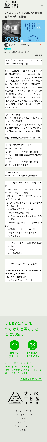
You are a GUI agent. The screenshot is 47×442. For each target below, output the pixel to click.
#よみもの (7, 52)
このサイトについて (31, 379)
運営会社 (23, 430)
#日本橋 (20, 52)
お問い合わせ (23, 422)
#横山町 (26, 52)
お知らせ (24, 418)
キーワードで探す (24, 411)
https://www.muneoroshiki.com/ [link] (26, 138)
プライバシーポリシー (23, 426)
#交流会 (14, 52)
